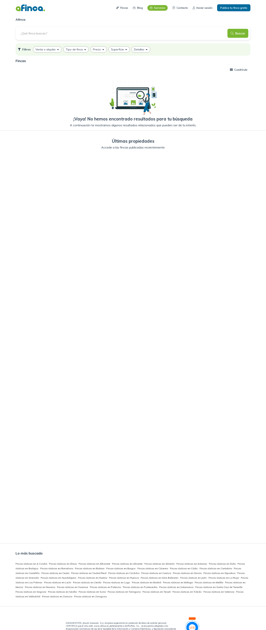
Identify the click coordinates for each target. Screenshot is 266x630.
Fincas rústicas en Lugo (117, 582)
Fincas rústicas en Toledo (187, 591)
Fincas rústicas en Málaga (178, 582)
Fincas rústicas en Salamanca (176, 587)
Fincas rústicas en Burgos (121, 568)
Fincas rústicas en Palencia (106, 587)
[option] (47, 49)
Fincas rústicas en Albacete (95, 563)
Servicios (159, 8)
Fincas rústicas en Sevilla (62, 591)
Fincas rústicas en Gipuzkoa (219, 573)
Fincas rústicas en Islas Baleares (160, 577)
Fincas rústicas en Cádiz (184, 568)
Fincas (124, 8)
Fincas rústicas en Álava (63, 563)
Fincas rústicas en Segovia (31, 591)
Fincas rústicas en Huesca (124, 577)
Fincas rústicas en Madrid (147, 582)
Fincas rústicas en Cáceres (153, 568)
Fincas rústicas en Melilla (209, 582)
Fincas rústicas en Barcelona (57, 568)
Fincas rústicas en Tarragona (124, 591)
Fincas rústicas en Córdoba (124, 573)
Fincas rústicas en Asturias (192, 563)
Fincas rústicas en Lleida (87, 582)
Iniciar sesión (204, 8)
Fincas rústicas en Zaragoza (90, 596)
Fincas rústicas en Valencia (219, 591)
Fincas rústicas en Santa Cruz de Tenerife (219, 587)
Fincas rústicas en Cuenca (156, 573)
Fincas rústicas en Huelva (93, 577)
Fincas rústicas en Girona (187, 573)
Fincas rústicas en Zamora (57, 596)
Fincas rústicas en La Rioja (224, 577)
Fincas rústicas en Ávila (222, 563)
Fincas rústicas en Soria (92, 591)
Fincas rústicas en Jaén (193, 577)
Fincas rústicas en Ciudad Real (89, 573)
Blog (140, 8)
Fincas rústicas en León (58, 582)
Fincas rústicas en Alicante (127, 563)
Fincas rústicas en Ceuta (55, 573)
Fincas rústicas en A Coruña (32, 563)
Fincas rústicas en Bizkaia (90, 568)
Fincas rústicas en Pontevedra (140, 587)
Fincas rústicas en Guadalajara (59, 577)
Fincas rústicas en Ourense (73, 587)
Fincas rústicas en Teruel (157, 591)
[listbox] (133, 49)
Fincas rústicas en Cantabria (216, 568)
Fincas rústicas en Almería (159, 563)
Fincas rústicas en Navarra (40, 587)
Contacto (182, 8)
